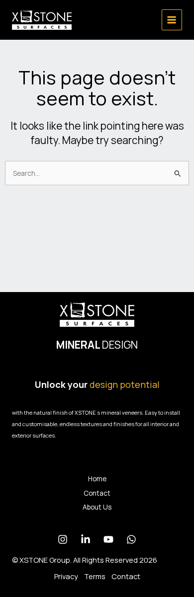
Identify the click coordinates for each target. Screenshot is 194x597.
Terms (94, 576)
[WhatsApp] (131, 539)
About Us (97, 507)
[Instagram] (63, 539)
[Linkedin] (86, 539)
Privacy (66, 576)
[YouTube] (108, 539)
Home (97, 478)
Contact (97, 493)
